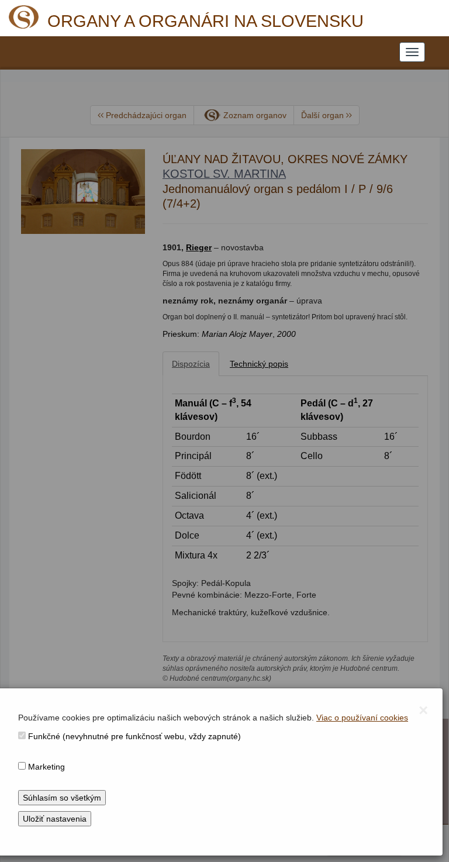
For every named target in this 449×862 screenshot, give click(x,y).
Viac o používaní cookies (362, 717)
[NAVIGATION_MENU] (412, 52)
